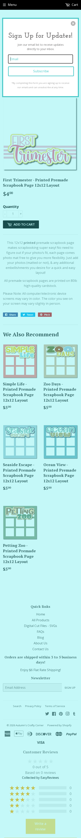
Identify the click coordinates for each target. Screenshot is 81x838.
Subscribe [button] (41, 71)
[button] (73, 23)
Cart (74, 5)
